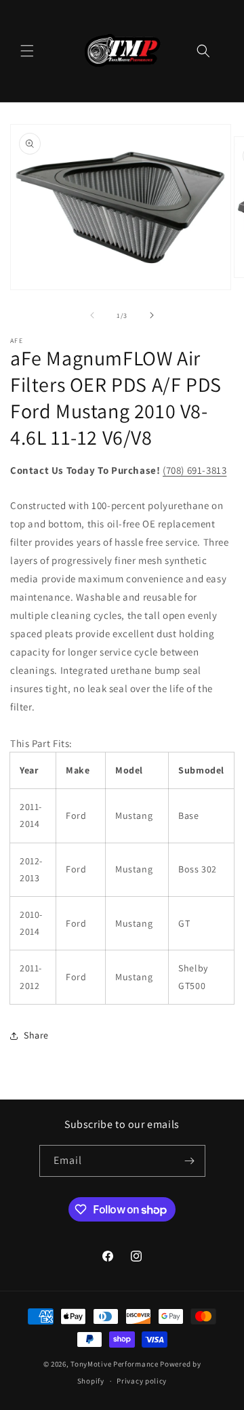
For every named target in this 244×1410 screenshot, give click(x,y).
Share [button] (36, 1035)
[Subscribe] (190, 1161)
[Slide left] (92, 315)
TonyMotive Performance (114, 1364)
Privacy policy (142, 1381)
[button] (27, 51)
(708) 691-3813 (194, 470)
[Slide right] (152, 315)
